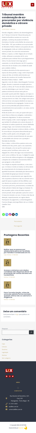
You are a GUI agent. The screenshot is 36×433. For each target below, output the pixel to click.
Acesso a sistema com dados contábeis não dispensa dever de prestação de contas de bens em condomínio (18, 272)
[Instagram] (10, 214)
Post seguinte (18, 226)
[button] (18, 388)
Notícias (12, 29)
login (17, 314)
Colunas (4, 347)
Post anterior (18, 221)
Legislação (5, 352)
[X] (13, 214)
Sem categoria (6, 358)
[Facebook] (6, 214)
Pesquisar (5, 328)
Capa (5, 255)
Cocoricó (21, 428)
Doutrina (4, 349)
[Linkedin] (16, 214)
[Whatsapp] (3, 214)
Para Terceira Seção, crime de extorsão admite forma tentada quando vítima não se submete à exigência (18, 294)
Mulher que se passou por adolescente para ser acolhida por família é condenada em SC (17, 251)
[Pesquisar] (31, 332)
